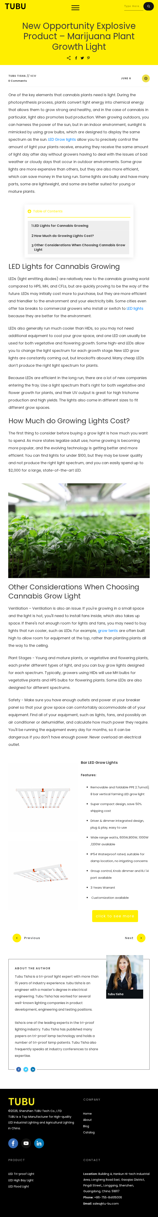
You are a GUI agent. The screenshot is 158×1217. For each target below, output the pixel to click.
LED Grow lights (62, 139)
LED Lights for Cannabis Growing (60, 226)
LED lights (135, 308)
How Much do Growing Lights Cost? (64, 236)
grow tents (108, 630)
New (33, 76)
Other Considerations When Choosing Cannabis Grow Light (79, 247)
